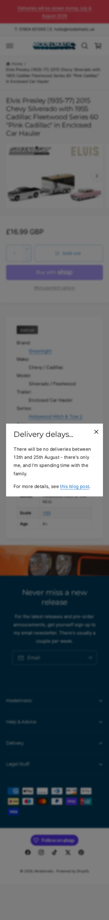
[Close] (96, 432)
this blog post (74, 486)
